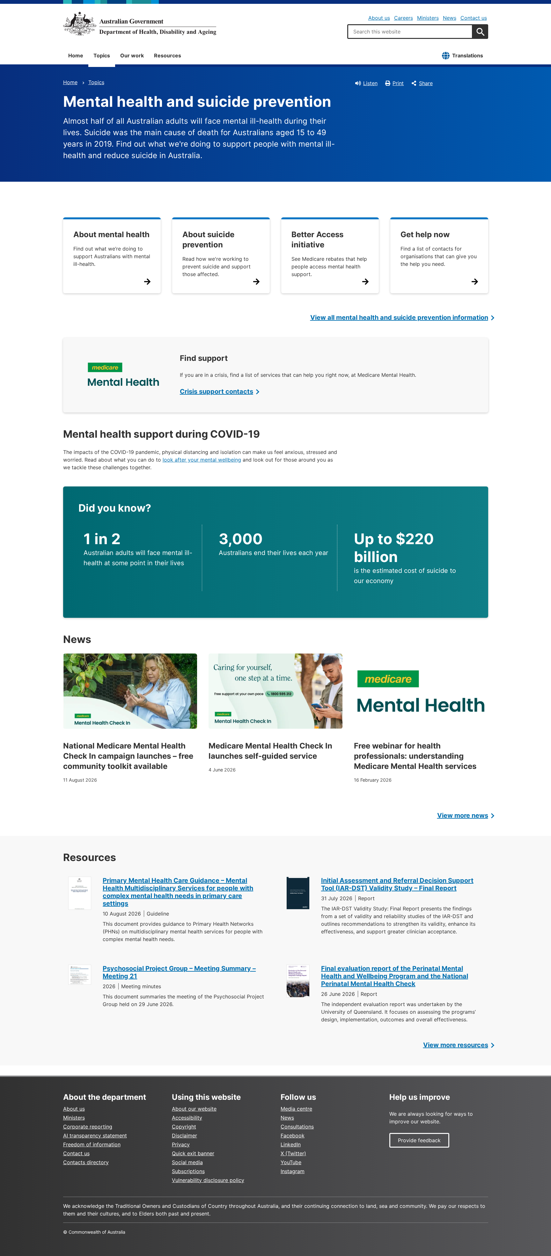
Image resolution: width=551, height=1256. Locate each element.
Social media (187, 1162)
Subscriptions (188, 1171)
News (449, 18)
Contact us (473, 18)
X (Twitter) (293, 1153)
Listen (370, 83)
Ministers (428, 18)
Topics (101, 55)
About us (379, 18)
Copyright (184, 1126)
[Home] (139, 23)
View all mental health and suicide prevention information (399, 317)
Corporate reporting (87, 1126)
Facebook (293, 1135)
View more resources (455, 1045)
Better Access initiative (317, 239)
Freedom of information (92, 1144)
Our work (132, 55)
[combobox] (410, 31)
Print (398, 83)
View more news (462, 815)
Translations (467, 55)
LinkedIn (291, 1144)
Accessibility (187, 1117)
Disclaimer (184, 1135)
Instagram (293, 1171)
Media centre (296, 1109)
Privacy (181, 1144)
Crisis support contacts (216, 391)
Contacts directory (86, 1162)
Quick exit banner (193, 1153)
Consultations (297, 1126)
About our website (194, 1109)
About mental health (111, 234)
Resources (167, 55)
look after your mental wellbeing (202, 459)
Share (426, 83)
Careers (403, 18)
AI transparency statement (95, 1135)
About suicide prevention (208, 239)
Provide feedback (419, 1140)
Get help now (425, 234)
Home (75, 55)
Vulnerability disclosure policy (208, 1180)
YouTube (291, 1162)
